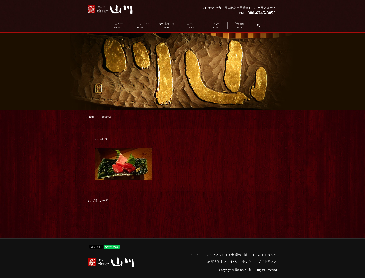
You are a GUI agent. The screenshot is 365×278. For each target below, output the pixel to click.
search (258, 25)
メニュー (117, 25)
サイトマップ (267, 261)
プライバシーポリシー (239, 261)
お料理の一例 (166, 25)
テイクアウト (142, 25)
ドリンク (215, 25)
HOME (90, 117)
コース (191, 25)
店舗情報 (239, 25)
